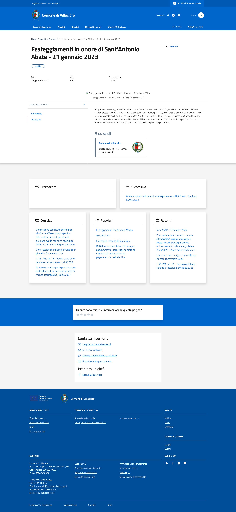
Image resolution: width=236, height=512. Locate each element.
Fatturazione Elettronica (41, 505)
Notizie (52, 39)
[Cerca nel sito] (201, 15)
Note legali (125, 472)
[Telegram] (172, 15)
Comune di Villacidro (110, 143)
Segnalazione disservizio (86, 472)
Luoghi (168, 444)
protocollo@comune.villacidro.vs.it (51, 486)
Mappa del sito (70, 505)
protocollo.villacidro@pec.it (42, 492)
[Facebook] (167, 15)
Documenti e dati (37, 431)
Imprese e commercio (129, 418)
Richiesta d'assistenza (85, 477)
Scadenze (169, 426)
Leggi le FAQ (80, 463)
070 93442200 (45, 479)
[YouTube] (178, 15)
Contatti (92, 505)
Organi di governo (38, 418)
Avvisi (167, 422)
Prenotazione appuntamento (88, 468)
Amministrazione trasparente (133, 463)
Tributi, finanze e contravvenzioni (90, 422)
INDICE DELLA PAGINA (39, 104)
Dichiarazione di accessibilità (133, 477)
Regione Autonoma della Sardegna (45, 3)
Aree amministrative (39, 422)
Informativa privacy (129, 468)
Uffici (32, 426)
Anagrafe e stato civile (85, 418)
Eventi (168, 448)
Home (34, 39)
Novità (43, 39)
